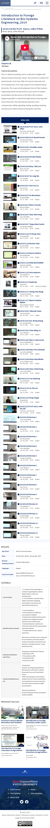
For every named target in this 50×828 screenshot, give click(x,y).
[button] (47, 3)
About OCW (14, 797)
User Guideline (36, 793)
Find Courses (15, 789)
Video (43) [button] (25, 120)
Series (33, 789)
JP (35, 2)
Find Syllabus (15, 793)
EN (41, 2)
